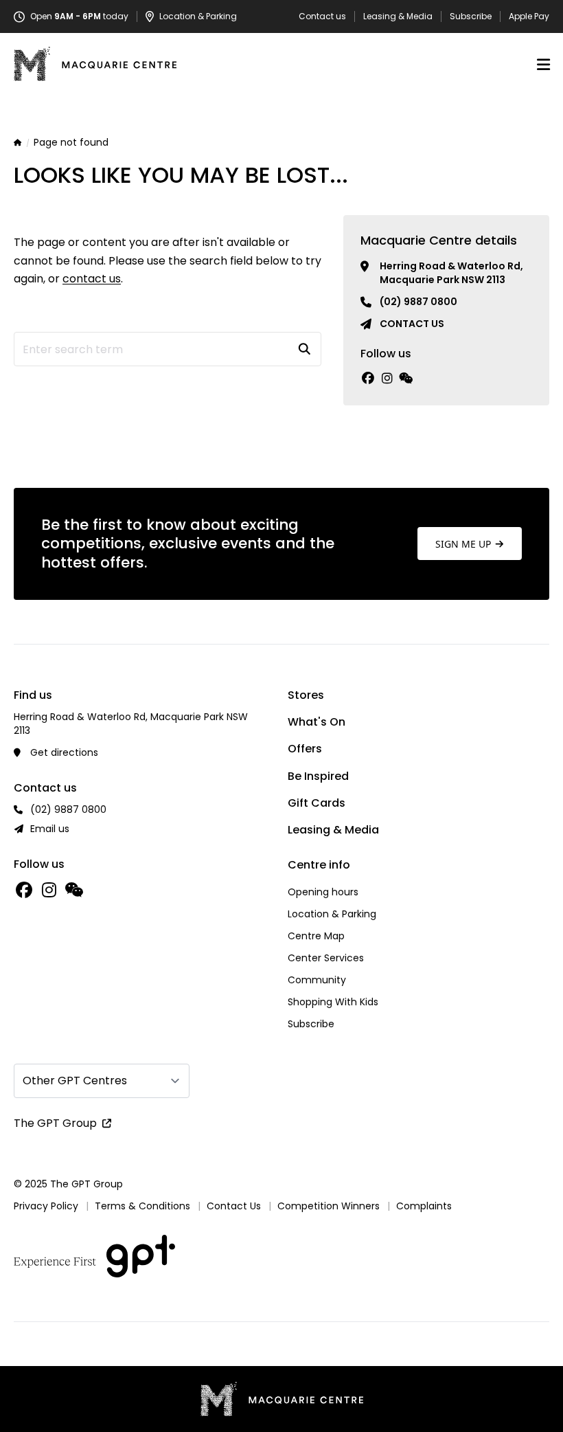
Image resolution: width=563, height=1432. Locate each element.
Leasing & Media (398, 16)
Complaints (424, 1206)
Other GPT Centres (75, 1080)
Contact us (322, 16)
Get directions (64, 752)
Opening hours (323, 892)
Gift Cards (316, 802)
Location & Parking (332, 914)
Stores (306, 695)
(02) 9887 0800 (418, 302)
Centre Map (316, 936)
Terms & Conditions (142, 1206)
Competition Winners (328, 1206)
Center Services (326, 958)
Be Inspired (318, 776)
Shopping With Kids (333, 1002)
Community (317, 980)
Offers (305, 748)
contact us (91, 279)
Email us (49, 829)
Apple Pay (529, 16)
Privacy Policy (46, 1206)
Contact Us (234, 1206)
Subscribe (471, 16)
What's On (316, 721)
